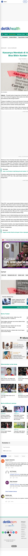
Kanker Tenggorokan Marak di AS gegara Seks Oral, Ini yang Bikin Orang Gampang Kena (18, 301)
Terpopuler (5, 37)
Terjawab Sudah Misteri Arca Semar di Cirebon (19, 432)
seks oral (4, 275)
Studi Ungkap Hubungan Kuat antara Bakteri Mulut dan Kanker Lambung (13, 322)
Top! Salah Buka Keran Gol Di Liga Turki (8, 396)
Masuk (25, 1)
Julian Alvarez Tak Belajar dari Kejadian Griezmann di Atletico (8, 379)
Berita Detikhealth (12, 48)
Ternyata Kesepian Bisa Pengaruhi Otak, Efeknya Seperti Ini (6, 417)
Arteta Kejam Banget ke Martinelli (6, 432)
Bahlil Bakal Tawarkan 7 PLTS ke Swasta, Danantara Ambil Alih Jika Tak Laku (19, 417)
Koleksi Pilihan (13, 37)
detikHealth (3, 48)
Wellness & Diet (21, 34)
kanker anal (21, 275)
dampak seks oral (12, 275)
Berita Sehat (12, 34)
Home (6, 34)
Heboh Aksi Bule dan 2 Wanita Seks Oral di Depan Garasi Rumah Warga (12, 331)
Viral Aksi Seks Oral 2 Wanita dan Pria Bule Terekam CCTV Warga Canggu (11, 326)
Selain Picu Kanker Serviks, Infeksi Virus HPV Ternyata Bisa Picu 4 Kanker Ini (11, 318)
